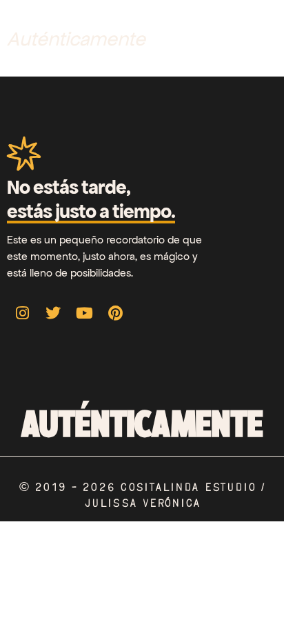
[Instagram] (22, 313)
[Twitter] (53, 313)
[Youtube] (84, 313)
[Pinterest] (115, 313)
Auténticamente (76, 39)
